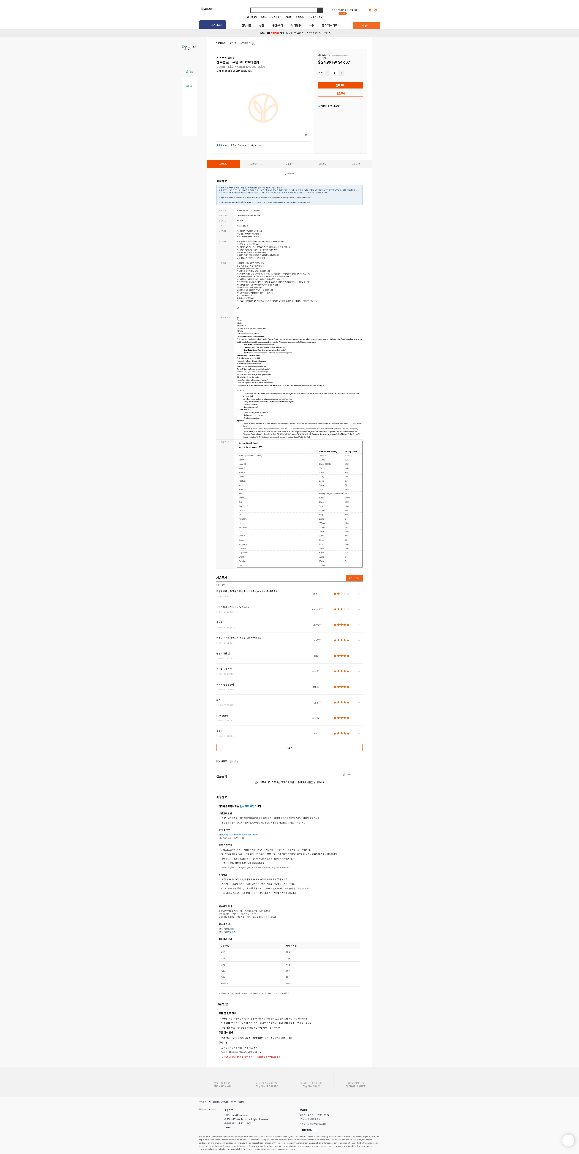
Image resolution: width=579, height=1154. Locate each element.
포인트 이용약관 (237, 1101)
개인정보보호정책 (220, 1101)
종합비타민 (245, 43)
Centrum (242, 145)
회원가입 (342, 10)
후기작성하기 (354, 577)
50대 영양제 (222, 715)
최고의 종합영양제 (225, 684)
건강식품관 (221, 43)
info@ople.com (240, 1114)
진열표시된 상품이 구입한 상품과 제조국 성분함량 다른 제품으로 (247, 591)
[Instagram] (363, 1109)
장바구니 (341, 85)
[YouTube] (376, 1110)
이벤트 (289, 17)
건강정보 (300, 17)
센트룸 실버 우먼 (224, 668)
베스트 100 (252, 17)
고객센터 (353, 10)
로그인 (334, 10)
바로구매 (341, 93)
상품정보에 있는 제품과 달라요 (231, 606)
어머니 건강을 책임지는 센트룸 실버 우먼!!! (237, 637)
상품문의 (289, 164)
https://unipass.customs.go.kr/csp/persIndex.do (238, 834)
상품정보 (223, 164)
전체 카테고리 (215, 25)
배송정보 (323, 164)
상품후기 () (256, 164)
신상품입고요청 (315, 17)
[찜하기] (306, 134)
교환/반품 (355, 164)
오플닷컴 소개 (204, 1101)
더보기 (289, 747)
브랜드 (264, 17)
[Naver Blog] (369, 1109)
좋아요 (219, 622)
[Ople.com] (208, 1118)
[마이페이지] (362, 10)
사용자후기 (276, 17)
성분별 (233, 43)
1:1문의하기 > (308, 1129)
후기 (218, 700)
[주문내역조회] (379, 10)
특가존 (365, 25)
